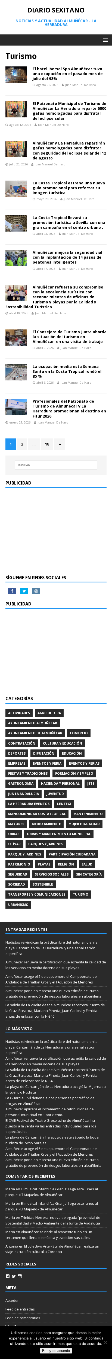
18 (47, 444)
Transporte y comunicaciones (36, 894)
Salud (87, 864)
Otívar (14, 844)
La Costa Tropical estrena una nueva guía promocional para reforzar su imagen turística (69, 187)
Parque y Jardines (24, 854)
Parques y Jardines (45, 844)
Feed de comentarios (22, 1317)
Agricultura (49, 713)
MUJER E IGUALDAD (84, 824)
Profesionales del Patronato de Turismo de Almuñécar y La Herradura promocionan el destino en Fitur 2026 (69, 409)
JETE (90, 783)
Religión (66, 864)
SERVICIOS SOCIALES (52, 874)
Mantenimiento (88, 814)
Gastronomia (20, 783)
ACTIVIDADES (19, 713)
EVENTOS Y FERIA (47, 763)
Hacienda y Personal (60, 783)
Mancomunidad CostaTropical (37, 814)
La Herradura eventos (28, 804)
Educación (72, 753)
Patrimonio (19, 864)
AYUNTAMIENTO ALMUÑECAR (32, 723)
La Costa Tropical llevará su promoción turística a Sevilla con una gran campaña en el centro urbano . (69, 222)
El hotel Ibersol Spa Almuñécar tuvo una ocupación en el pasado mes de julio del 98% (68, 73)
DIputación (43, 753)
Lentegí (64, 804)
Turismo (80, 894)
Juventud (55, 793)
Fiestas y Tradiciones (28, 773)
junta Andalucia (23, 793)
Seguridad (17, 874)
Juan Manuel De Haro (80, 85)
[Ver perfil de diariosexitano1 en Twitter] (14, 1276)
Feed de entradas (20, 1309)
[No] (105, 1342)
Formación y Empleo (74, 773)
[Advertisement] (56, 531)
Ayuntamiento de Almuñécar (35, 733)
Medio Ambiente (46, 824)
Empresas (16, 763)
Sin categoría (89, 874)
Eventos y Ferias (84, 763)
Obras (13, 834)
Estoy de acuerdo (56, 1351)
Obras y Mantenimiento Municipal (59, 834)
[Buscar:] (56, 465)
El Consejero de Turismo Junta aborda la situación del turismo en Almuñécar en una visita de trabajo (70, 336)
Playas (44, 864)
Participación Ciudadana (72, 854)
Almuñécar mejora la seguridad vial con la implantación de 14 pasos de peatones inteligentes (67, 257)
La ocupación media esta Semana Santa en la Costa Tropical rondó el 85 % (67, 371)
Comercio (79, 733)
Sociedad (16, 884)
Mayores (16, 824)
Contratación (21, 743)
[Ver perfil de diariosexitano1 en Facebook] (7, 1276)
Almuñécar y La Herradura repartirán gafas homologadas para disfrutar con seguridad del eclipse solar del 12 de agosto (69, 150)
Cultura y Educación (62, 743)
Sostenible (43, 884)
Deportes (17, 753)
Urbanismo (18, 904)
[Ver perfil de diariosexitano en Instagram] (20, 1276)
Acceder (12, 1300)
